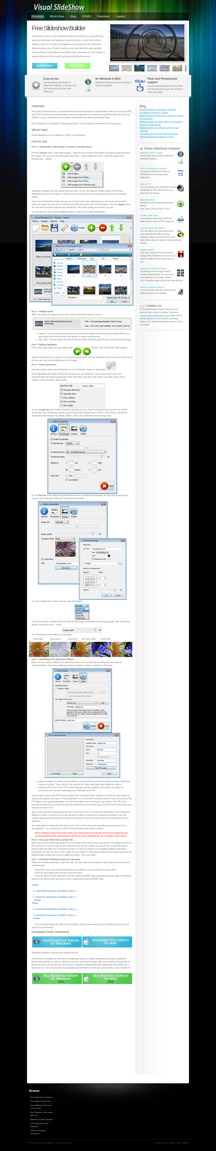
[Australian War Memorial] (122, 68)
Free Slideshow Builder (58, 28)
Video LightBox (183, 1143)
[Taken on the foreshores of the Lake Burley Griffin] (109, 68)
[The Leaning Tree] (160, 68)
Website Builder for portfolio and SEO (157, 137)
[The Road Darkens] (173, 68)
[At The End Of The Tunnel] (135, 68)
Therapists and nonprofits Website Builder (159, 134)
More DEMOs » (77, 65)
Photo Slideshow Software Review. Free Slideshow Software (59, 7)
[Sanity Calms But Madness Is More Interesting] (147, 68)
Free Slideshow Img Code (40, 1101)
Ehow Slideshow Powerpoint (41, 1097)
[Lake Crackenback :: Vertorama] (185, 68)
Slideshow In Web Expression (41, 1119)
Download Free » (45, 65)
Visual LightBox (169, 1143)
